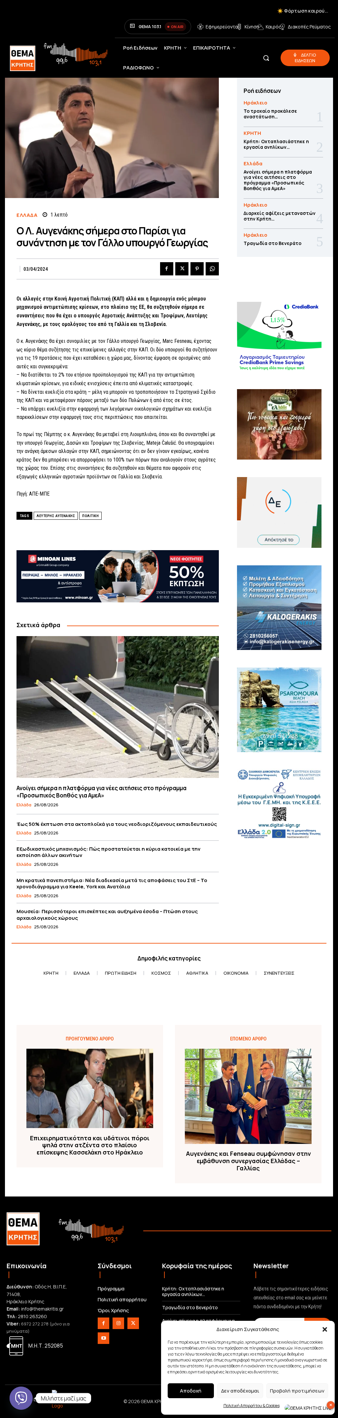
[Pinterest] (197, 268)
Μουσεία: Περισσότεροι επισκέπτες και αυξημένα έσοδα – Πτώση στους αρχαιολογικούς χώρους (107, 914)
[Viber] (21, 1398)
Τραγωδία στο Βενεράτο (272, 243)
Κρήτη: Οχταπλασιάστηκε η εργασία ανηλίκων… (276, 144)
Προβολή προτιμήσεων (297, 1390)
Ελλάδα (27, 215)
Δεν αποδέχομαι (240, 1390)
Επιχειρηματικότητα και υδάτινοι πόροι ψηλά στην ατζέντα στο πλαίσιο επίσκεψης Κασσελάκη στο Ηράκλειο (90, 1145)
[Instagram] (118, 1323)
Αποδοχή (190, 1390)
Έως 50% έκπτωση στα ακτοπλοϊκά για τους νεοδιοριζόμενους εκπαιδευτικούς (117, 824)
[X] (181, 268)
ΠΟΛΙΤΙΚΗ (90, 516)
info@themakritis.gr (42, 1309)
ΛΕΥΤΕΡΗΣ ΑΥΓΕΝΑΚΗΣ (56, 516)
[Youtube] (103, 1338)
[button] (324, 1329)
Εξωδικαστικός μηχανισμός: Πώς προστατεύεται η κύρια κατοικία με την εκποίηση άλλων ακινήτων (108, 852)
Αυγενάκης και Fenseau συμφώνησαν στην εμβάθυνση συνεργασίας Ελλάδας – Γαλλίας (248, 1161)
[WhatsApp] (212, 268)
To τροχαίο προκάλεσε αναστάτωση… (270, 114)
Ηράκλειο (255, 102)
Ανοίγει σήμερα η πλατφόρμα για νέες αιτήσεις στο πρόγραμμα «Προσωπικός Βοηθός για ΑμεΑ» (101, 791)
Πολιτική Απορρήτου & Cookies (251, 1405)
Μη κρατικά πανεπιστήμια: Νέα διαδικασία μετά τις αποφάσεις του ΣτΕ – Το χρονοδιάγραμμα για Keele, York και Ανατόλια (112, 883)
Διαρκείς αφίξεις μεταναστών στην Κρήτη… (280, 216)
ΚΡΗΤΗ (252, 133)
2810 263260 (32, 1316)
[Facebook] (166, 268)
